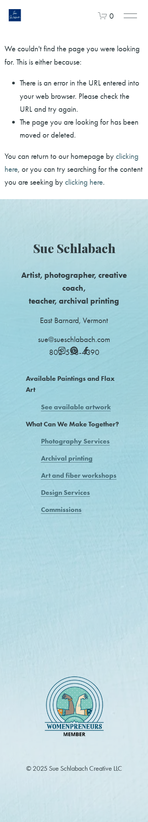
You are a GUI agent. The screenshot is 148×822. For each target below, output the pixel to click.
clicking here (84, 182)
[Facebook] (86, 350)
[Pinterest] (74, 350)
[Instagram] (62, 350)
